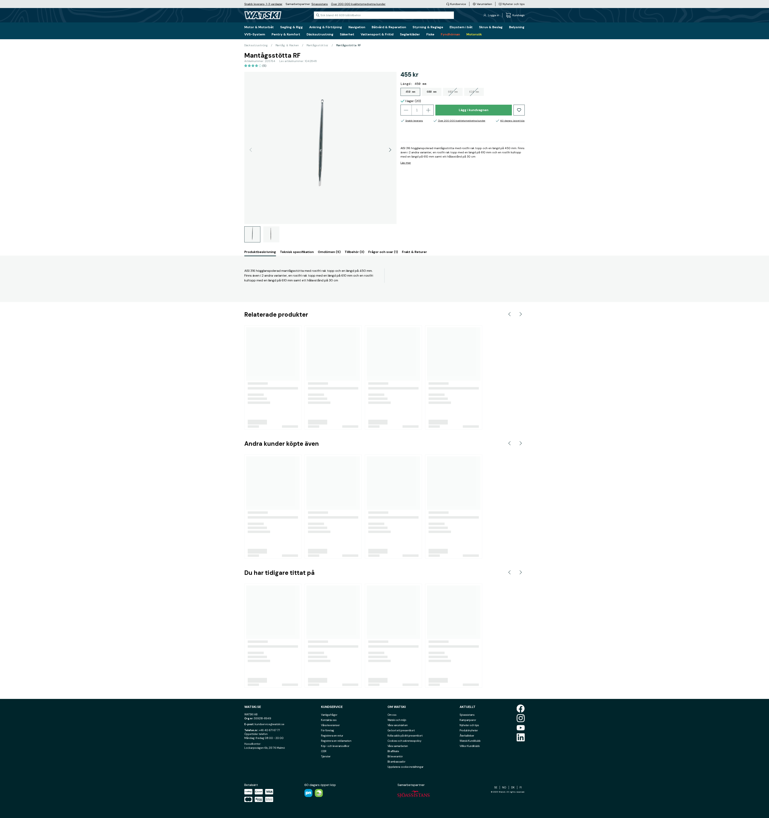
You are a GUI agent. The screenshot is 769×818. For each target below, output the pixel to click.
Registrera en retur (332, 735)
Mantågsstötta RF (348, 45)
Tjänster (326, 756)
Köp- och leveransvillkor (335, 746)
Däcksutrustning (256, 45)
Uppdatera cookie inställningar (406, 767)
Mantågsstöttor (317, 45)
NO (504, 787)
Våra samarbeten (398, 746)
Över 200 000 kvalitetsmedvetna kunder (358, 4)
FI (521, 787)
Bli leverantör (395, 756)
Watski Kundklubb (470, 741)
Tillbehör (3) (354, 252)
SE (495, 787)
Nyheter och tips (469, 725)
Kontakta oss (328, 720)
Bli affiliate (393, 751)
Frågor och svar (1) (383, 252)
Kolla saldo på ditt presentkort (405, 735)
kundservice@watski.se (269, 724)
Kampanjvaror (468, 720)
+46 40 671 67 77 (269, 730)
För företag (327, 730)
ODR (323, 751)
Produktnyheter (469, 730)
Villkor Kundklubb (470, 746)
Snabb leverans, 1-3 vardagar (263, 4)
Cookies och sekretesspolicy (404, 741)
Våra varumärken (398, 725)
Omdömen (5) (329, 252)
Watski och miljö (397, 720)
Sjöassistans (319, 4)
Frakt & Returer (414, 252)
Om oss (392, 715)
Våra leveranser (330, 725)
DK (513, 787)
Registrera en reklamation (336, 741)
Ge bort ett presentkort (401, 730)
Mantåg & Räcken (287, 45)
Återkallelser (467, 735)
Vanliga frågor (329, 715)
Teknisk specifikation (297, 252)
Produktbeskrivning (260, 252)
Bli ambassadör (397, 761)
